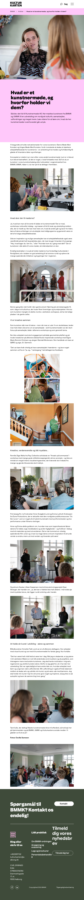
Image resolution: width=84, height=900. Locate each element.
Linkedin (17, 887)
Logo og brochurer (40, 851)
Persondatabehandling (41, 855)
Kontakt (63, 803)
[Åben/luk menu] (72, 4)
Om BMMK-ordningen (41, 841)
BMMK (12, 11)
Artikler (20, 11)
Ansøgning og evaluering (37, 846)
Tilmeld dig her (62, 853)
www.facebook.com (12, 887)
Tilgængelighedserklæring (65, 887)
